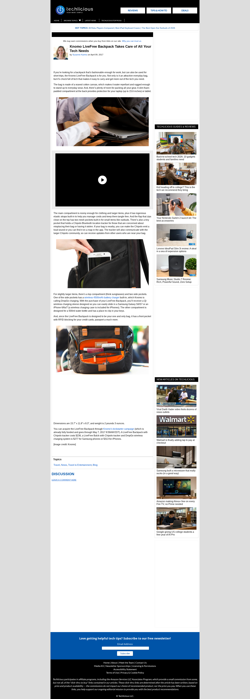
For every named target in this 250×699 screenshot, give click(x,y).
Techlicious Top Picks (111, 20)
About (114, 662)
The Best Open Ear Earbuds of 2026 (158, 28)
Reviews (133, 10)
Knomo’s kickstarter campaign (118, 429)
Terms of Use (112, 672)
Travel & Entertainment (80, 465)
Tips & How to (159, 10)
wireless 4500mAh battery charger (101, 297)
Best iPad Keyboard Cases (127, 28)
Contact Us (141, 662)
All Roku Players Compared (101, 28)
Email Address (125, 644)
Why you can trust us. (132, 41)
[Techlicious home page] (74, 14)
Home (56, 20)
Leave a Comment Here (64, 480)
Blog (95, 465)
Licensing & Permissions (144, 666)
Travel (57, 465)
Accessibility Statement (125, 669)
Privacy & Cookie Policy (132, 672)
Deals (184, 10)
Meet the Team (126, 662)
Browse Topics (70, 20)
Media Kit (99, 666)
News (64, 465)
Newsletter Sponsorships (117, 666)
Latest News (90, 20)
